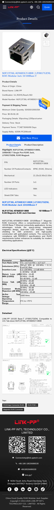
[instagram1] (37, 490)
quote (47, 7)
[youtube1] (30, 490)
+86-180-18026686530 (28, 463)
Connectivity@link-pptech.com (18, 2)
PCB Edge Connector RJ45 (13, 405)
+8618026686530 (28, 469)
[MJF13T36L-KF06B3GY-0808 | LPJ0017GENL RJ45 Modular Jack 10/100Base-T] (21, 51)
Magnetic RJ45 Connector (13, 410)
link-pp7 (28, 475)
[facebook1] (10, 490)
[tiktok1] (44, 490)
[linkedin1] (24, 490)
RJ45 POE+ (32, 405)
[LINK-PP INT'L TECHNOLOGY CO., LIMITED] (13, 7)
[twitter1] (17, 490)
